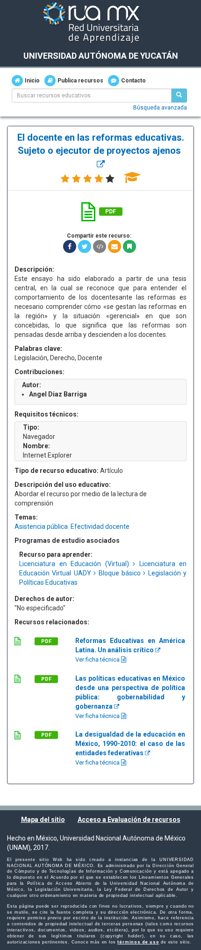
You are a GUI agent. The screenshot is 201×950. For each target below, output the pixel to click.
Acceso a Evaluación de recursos (129, 819)
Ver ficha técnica (98, 659)
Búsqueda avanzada (160, 107)
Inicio (32, 80)
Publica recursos (80, 80)
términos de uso (138, 942)
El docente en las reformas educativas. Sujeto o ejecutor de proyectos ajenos (100, 144)
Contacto (133, 80)
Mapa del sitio (43, 819)
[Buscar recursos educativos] (179, 96)
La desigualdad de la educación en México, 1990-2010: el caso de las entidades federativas (130, 744)
